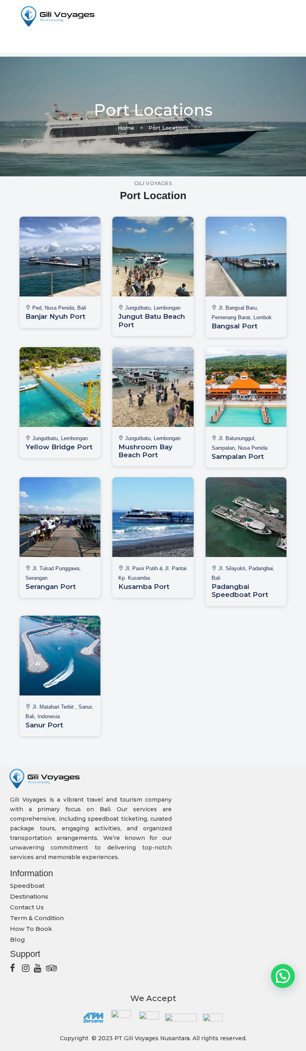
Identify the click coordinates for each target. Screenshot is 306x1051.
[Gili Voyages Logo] (57, 16)
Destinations (29, 896)
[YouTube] (38, 968)
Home (126, 127)
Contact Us (27, 907)
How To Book (31, 928)
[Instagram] (26, 968)
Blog (17, 939)
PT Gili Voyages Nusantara (152, 1038)
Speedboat (27, 885)
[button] (283, 976)
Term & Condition (37, 918)
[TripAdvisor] (50, 968)
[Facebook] (14, 968)
